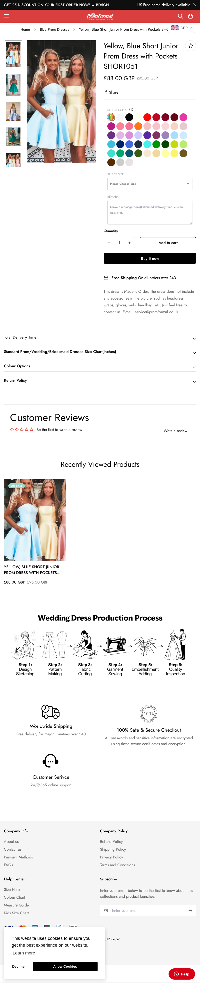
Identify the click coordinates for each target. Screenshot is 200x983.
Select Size (115, 174)
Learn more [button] (24, 953)
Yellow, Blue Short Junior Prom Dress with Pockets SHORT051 (31, 570)
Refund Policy (111, 841)
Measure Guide (16, 905)
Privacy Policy (111, 857)
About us (11, 841)
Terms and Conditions (117, 865)
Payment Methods (18, 857)
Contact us (12, 849)
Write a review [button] (175, 431)
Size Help (12, 889)
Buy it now (150, 258)
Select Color (117, 110)
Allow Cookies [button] (65, 966)
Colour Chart (14, 897)
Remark (113, 197)
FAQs (8, 865)
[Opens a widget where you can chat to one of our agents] (181, 974)
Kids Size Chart (16, 913)
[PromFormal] (100, 16)
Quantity (111, 231)
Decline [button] (18, 966)
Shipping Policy (113, 849)
